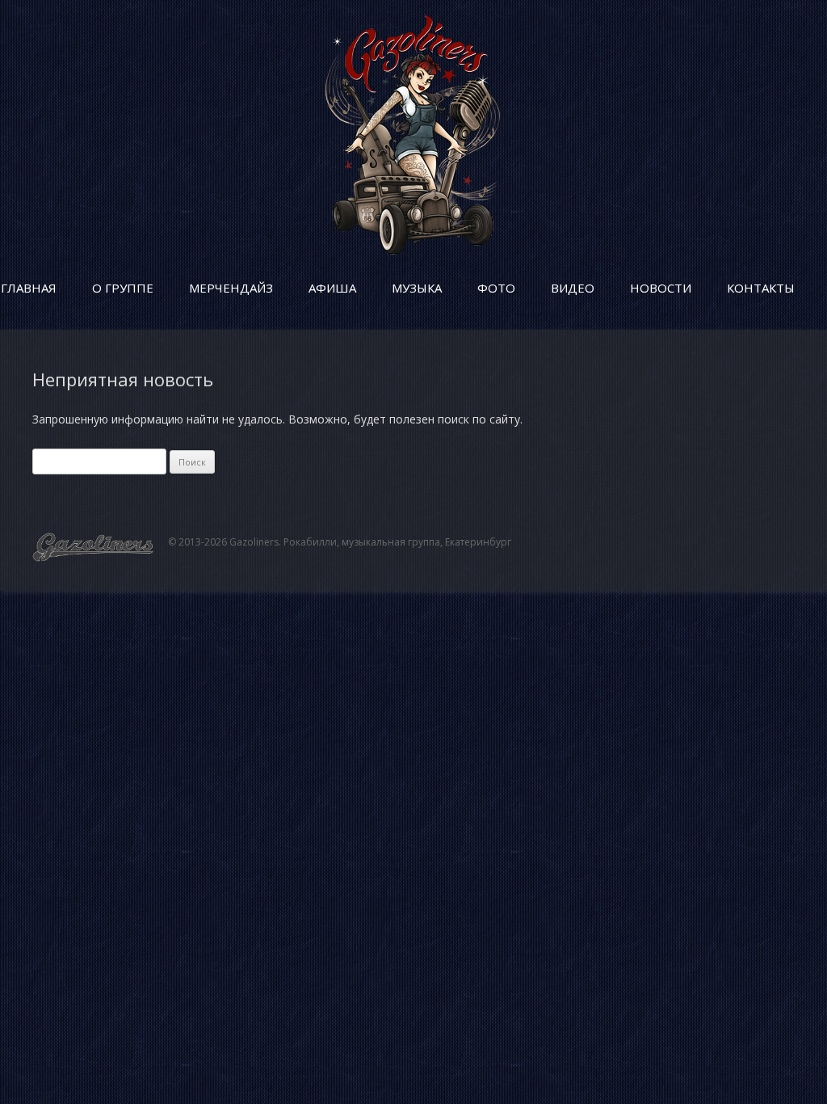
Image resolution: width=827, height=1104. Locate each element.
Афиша (332, 288)
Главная (29, 288)
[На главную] (413, 250)
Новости (660, 288)
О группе (122, 288)
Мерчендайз (231, 288)
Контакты (761, 288)
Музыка (417, 288)
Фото (496, 288)
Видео (572, 288)
